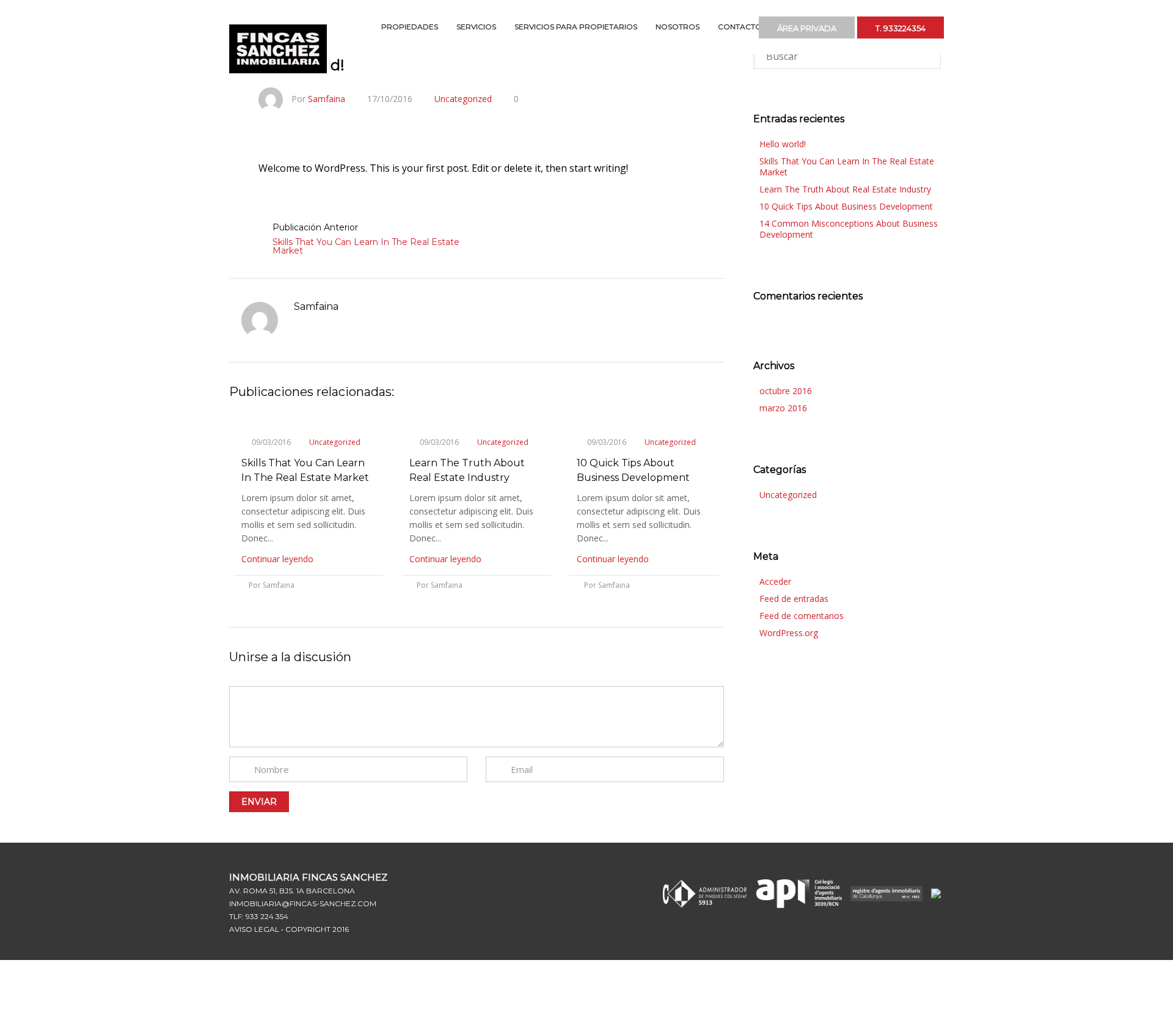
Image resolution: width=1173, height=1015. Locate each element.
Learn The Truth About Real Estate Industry (845, 189)
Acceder (775, 581)
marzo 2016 (783, 408)
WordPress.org (788, 633)
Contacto (740, 26)
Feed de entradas (793, 598)
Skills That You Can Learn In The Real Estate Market (365, 246)
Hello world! (782, 144)
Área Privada (843, 25)
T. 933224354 (913, 25)
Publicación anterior (315, 227)
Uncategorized (463, 98)
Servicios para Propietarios (575, 26)
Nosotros (678, 26)
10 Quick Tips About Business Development (846, 206)
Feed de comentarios (801, 615)
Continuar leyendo (278, 559)
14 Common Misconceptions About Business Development (848, 229)
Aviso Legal (254, 929)
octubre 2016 (785, 391)
